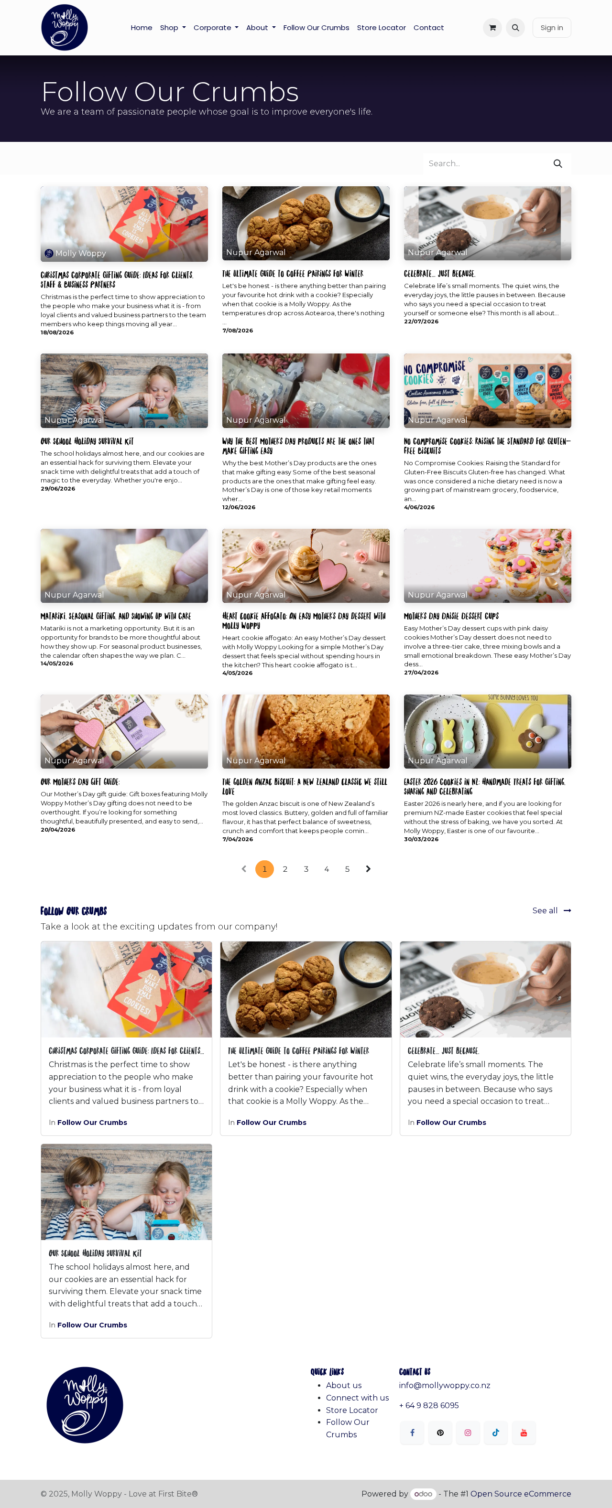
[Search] (558, 164)
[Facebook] (412, 1432)
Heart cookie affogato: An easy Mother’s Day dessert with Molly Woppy (303, 620)
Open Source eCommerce (520, 1493)
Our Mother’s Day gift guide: (80, 781)
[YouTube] (524, 1432)
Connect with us (357, 1397)
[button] (515, 27)
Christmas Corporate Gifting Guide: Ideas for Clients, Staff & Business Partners (117, 279)
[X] (440, 1432)
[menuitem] (141, 27)
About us (343, 1385)
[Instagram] (468, 1432)
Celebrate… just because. (439, 273)
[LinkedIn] (495, 1432)
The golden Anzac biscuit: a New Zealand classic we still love (304, 785)
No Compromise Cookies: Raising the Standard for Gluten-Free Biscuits (487, 445)
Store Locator (352, 1410)
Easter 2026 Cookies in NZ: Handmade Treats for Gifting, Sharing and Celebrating (484, 785)
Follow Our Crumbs (92, 1122)
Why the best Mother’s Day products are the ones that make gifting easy (298, 445)
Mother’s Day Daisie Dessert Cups (451, 615)
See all (546, 910)
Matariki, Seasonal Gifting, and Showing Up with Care (116, 615)
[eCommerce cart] (492, 27)
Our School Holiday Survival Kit (87, 440)
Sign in (552, 27)
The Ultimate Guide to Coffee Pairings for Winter (292, 273)
